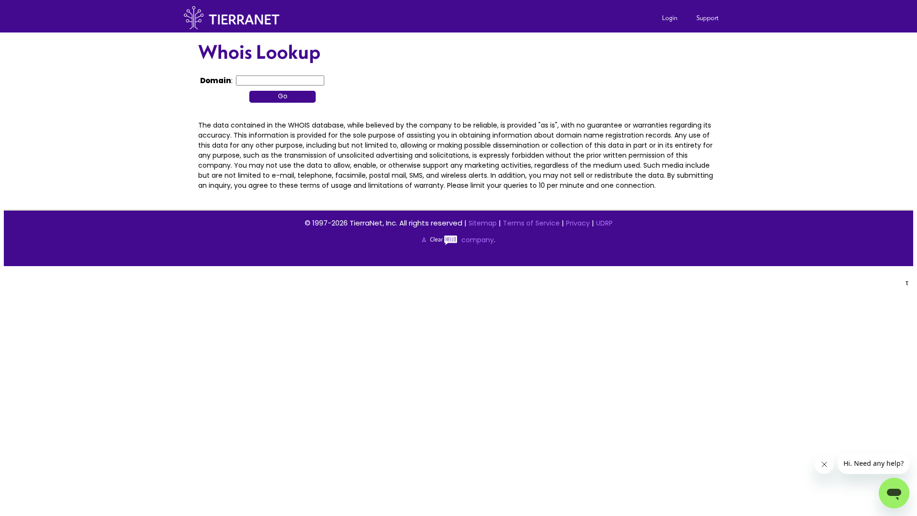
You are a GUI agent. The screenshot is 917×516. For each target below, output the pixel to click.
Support (707, 17)
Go (283, 96)
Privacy (578, 223)
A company (458, 240)
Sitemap (483, 223)
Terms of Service (531, 223)
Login (669, 17)
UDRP (604, 223)
